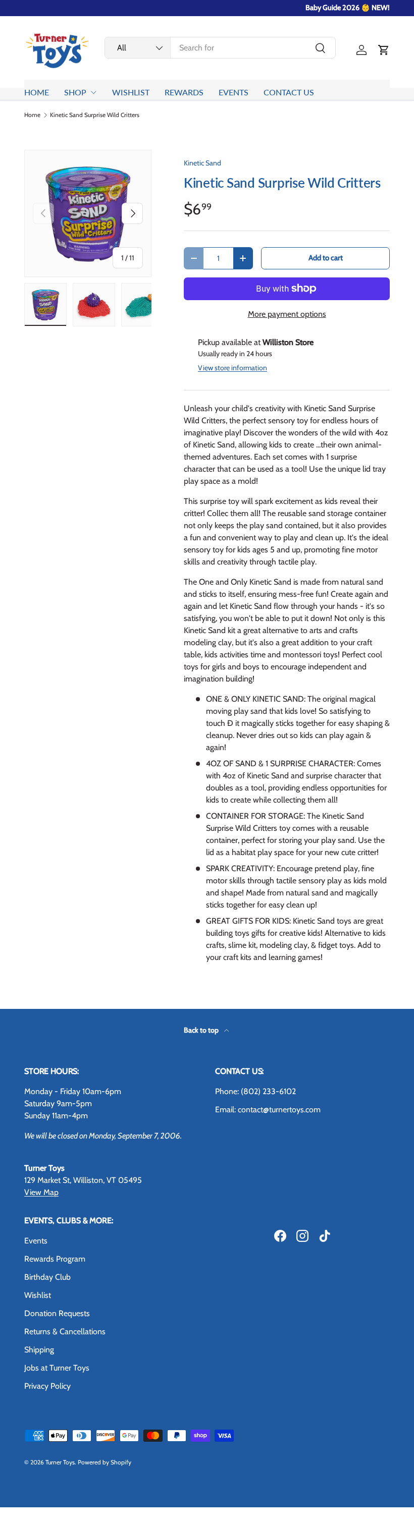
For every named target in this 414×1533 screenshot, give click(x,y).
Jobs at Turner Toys (56, 1368)
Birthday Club (47, 1277)
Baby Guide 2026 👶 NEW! (347, 7)
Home (32, 115)
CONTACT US (289, 92)
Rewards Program (54, 1259)
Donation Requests (57, 1313)
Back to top (202, 1030)
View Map (41, 1192)
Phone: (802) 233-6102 (255, 1091)
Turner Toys (60, 1462)
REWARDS (184, 92)
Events (35, 1240)
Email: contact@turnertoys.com (268, 1109)
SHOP (75, 92)
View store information (232, 367)
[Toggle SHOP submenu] (93, 92)
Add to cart (325, 257)
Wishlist (37, 1295)
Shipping (39, 1349)
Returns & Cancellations (65, 1331)
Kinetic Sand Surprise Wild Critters (94, 115)
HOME (36, 92)
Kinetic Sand (202, 162)
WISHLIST (130, 92)
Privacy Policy (47, 1386)
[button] (384, 50)
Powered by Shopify (104, 1462)
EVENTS (233, 92)
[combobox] (220, 47)
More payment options (287, 314)
